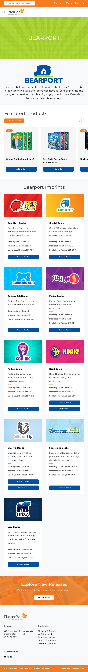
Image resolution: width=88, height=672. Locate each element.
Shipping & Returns (47, 631)
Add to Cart (21, 169)
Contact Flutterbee (47, 640)
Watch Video (64, 409)
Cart (70, 3)
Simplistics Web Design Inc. (42, 668)
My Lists (59, 3)
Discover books (14, 121)
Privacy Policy (65, 668)
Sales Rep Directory (47, 643)
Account (80, 3)
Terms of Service (78, 668)
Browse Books (23, 257)
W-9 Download (45, 634)
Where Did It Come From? (20, 159)
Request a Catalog (46, 637)
